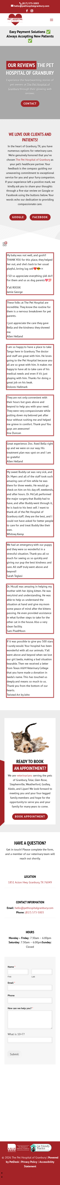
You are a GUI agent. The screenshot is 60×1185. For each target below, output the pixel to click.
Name (11, 966)
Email (11, 982)
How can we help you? (20, 1008)
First (9, 977)
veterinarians (24, 775)
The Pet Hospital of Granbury (33, 159)
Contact (30, 103)
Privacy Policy (29, 1162)
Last (33, 977)
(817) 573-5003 (30, 3)
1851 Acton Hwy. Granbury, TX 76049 (30, 882)
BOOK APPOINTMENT (30, 816)
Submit (14, 1054)
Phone (11, 995)
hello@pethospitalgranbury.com (34, 908)
